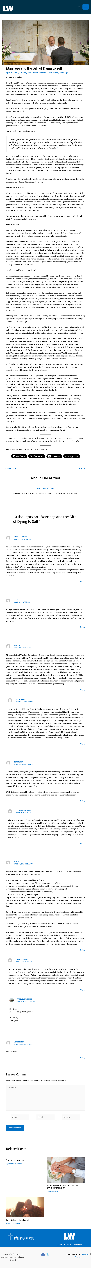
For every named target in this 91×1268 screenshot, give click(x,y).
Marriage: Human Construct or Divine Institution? (62, 1186)
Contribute (77, 1245)
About (59, 1245)
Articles (22, 73)
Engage (78, 1257)
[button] (79, 6)
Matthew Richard (37, 73)
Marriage (63, 73)
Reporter (86, 1254)
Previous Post (10, 468)
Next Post (83, 468)
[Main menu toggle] (85, 7)
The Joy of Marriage (16, 1160)
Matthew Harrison (15, 1164)
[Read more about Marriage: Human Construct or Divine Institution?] (66, 1170)
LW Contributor (14, 1223)
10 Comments (52, 73)
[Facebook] (43, 1254)
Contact (67, 1245)
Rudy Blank (53, 1191)
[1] (58, 148)
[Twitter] (48, 1254)
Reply (82, 581)
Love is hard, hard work (17, 1220)
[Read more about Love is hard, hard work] (25, 1207)
